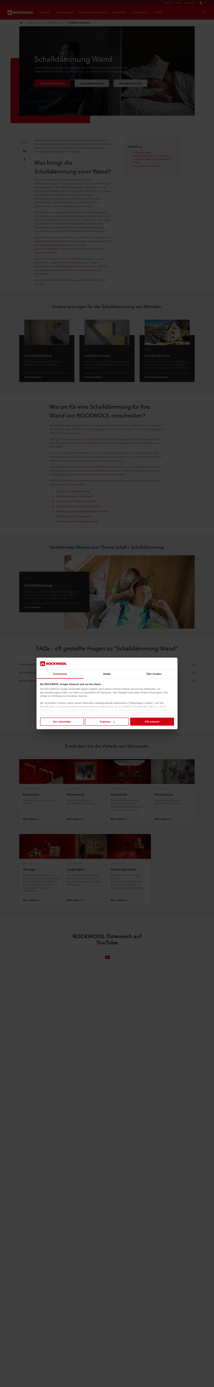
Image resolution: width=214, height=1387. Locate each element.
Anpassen (105, 721)
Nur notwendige (62, 721)
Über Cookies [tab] (154, 674)
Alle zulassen (152, 721)
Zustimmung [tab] (60, 674)
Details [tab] (107, 674)
